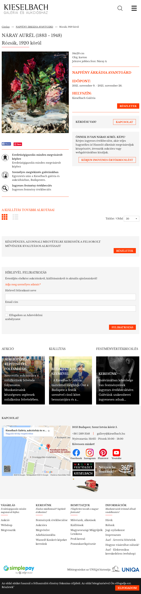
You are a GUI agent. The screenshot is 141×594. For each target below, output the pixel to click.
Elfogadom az (23, 317)
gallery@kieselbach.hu (111, 433)
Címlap (6, 27)
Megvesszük (8, 530)
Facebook (76, 458)
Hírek (109, 520)
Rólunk (110, 525)
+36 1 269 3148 (81, 433)
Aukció (5, 520)
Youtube (117, 458)
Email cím (11, 302)
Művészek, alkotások (83, 520)
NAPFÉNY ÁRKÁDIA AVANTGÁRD (34, 27)
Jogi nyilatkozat (115, 530)
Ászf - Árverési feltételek (120, 539)
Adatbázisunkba (45, 534)
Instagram (90, 458)
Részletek (7, 587)
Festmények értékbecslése (52, 520)
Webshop (6, 525)
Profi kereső (77, 538)
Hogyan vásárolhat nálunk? (122, 544)
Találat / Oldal (114, 218)
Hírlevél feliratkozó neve (20, 290)
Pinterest (103, 458)
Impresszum (113, 534)
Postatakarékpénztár (83, 543)
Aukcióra (41, 525)
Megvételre (43, 530)
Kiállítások (77, 525)
